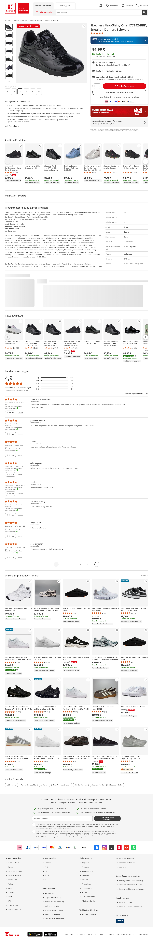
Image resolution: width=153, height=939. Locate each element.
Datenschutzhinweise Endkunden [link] (131, 889)
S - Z (46, 880)
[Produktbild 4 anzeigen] (9, 51)
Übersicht (48, 863)
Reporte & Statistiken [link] (127, 863)
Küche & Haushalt (14, 875)
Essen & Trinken (14, 905)
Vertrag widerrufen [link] (52, 906)
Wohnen (11, 884)
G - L (46, 871)
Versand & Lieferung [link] (52, 914)
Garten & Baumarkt (15, 871)
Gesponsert (8, 166)
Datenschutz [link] (92, 934)
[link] (65, 5)
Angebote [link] (85, 863)
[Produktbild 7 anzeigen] (9, 75)
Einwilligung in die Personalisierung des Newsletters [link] (66, 833)
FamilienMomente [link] (88, 897)
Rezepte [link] (85, 880)
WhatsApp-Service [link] (89, 901)
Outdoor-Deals (13, 863)
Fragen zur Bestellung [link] (53, 897)
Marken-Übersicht (14, 909)
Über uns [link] (122, 867)
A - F (46, 867)
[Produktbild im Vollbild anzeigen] (51, 53)
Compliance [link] (81, 934)
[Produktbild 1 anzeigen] (9, 27)
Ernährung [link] (86, 892)
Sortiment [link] (85, 875)
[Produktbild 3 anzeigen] (9, 43)
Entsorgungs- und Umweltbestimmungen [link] (120, 934)
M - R (47, 875)
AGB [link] (101, 934)
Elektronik (11, 867)
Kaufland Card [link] (87, 871)
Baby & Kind (12, 880)
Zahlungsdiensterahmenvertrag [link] (131, 880)
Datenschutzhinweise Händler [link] (130, 885)
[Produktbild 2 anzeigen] (9, 35)
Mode (10, 888)
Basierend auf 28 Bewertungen (18, 388)
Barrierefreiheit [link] (143, 934)
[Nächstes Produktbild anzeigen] (9, 82)
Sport (10, 897)
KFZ (9, 901)
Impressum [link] (69, 934)
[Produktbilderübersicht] (9, 53)
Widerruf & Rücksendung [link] (54, 902)
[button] (54, 378)
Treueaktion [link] (86, 884)
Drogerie (11, 892)
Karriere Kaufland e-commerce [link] (130, 907)
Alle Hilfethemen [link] (51, 893)
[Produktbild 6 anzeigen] (9, 67)
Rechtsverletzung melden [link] (54, 919)
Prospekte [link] (85, 867)
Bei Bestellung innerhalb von (113, 65)
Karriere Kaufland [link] (125, 902)
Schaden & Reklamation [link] (54, 910)
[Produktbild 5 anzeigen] (9, 59)
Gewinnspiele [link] (87, 888)
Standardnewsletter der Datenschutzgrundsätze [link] (57, 826)
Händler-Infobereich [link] (89, 914)
